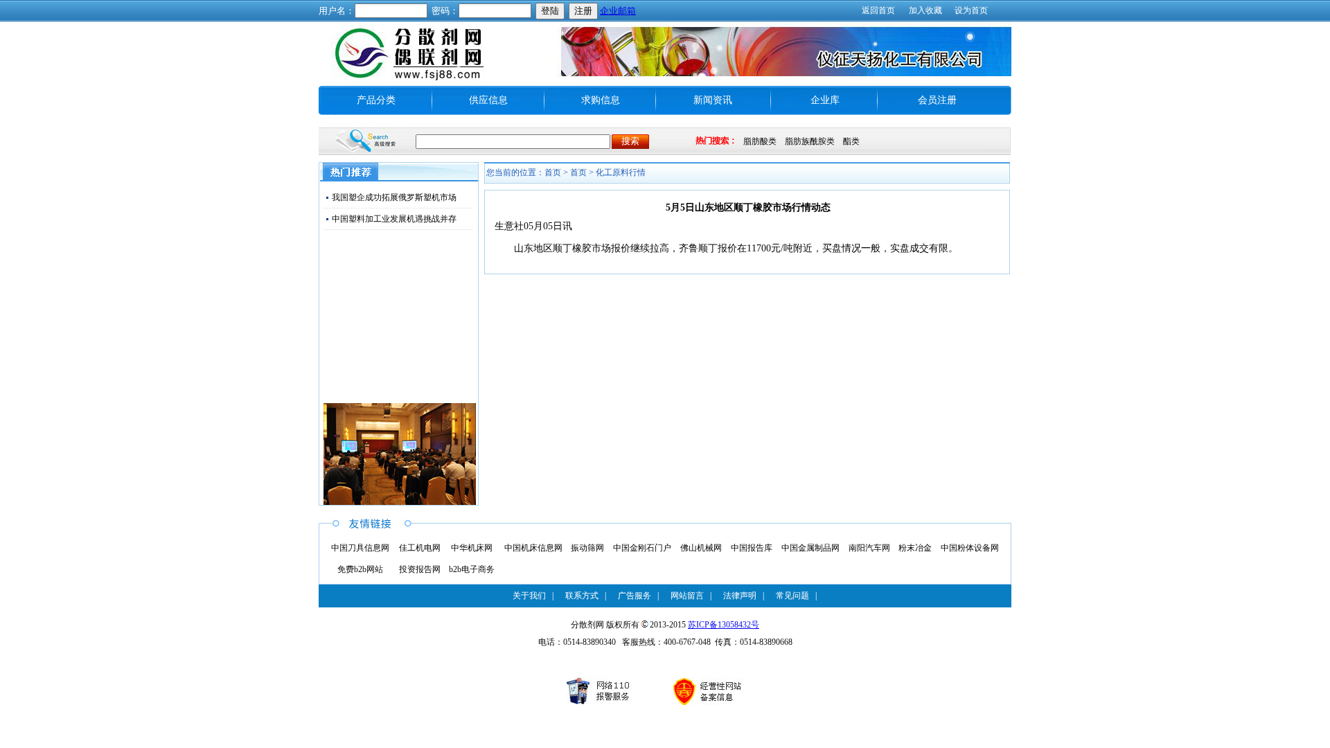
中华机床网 (472, 548)
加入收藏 (925, 10)
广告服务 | (638, 595)
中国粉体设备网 (970, 548)
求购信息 (600, 100)
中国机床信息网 (533, 548)
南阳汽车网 (869, 548)
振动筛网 (587, 548)
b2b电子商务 (472, 569)
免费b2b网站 (360, 569)
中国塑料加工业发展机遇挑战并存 (394, 219)
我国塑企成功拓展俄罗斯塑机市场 (394, 197)
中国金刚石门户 (642, 548)
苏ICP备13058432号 (723, 625)
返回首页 (878, 10)
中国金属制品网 (810, 548)
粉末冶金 (915, 548)
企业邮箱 (618, 11)
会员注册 (937, 100)
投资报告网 (420, 569)
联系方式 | (585, 595)
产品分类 (376, 100)
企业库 (825, 100)
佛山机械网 (701, 548)
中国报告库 (751, 548)
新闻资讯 (712, 100)
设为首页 (971, 10)
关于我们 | (533, 595)
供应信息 (488, 100)
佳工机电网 (420, 548)
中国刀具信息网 (360, 548)
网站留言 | (691, 595)
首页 (578, 172)
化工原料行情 (621, 172)
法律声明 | (743, 595)
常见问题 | (796, 595)
